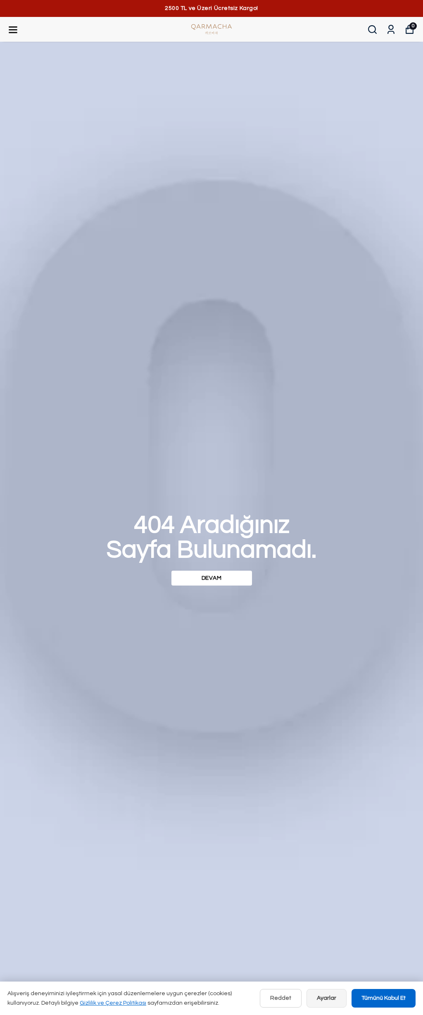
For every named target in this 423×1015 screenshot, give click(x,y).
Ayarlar (326, 998)
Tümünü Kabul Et (383, 998)
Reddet (280, 998)
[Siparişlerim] (391, 29)
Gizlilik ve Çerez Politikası (113, 1003)
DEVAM (212, 578)
